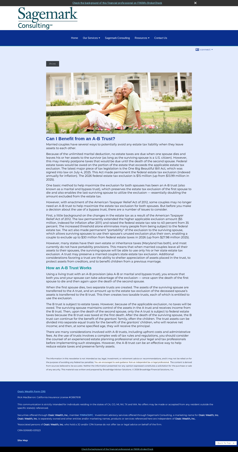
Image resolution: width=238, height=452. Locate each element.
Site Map (22, 440)
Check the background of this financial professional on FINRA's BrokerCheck (117, 3)
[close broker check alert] (195, 3)
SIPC (90, 415)
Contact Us (160, 38)
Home (74, 38)
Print (52, 63)
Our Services (90, 38)
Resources (141, 38)
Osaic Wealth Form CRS (31, 391)
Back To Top (224, 443)
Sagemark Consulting (117, 38)
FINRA (83, 415)
